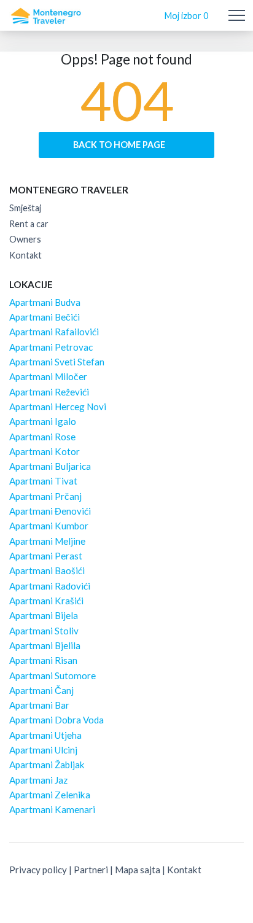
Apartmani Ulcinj (43, 749)
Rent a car (29, 224)
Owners (25, 239)
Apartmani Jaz (38, 779)
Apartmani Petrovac (51, 346)
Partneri (91, 869)
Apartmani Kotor (44, 451)
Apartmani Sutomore (52, 675)
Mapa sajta (137, 869)
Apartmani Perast (45, 555)
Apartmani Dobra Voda (56, 719)
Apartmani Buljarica (50, 466)
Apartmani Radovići (49, 585)
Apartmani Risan (43, 660)
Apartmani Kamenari (52, 809)
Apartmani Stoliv (44, 630)
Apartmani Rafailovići (54, 331)
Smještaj (25, 208)
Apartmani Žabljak (47, 764)
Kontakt (25, 255)
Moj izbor (186, 15)
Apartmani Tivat (43, 480)
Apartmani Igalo (42, 421)
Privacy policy (38, 869)
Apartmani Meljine (47, 541)
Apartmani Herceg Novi (57, 406)
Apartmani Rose (42, 436)
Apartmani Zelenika (49, 794)
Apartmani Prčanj (45, 496)
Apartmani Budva (44, 302)
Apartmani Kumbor (48, 525)
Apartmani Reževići (49, 391)
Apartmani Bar (39, 705)
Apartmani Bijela (43, 615)
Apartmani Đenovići (50, 510)
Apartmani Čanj (41, 690)
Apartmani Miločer (48, 376)
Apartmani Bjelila (44, 645)
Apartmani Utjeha (45, 735)
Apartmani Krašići (46, 600)
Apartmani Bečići (44, 316)
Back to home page (120, 144)
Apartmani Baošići (47, 570)
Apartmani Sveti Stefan (56, 361)
